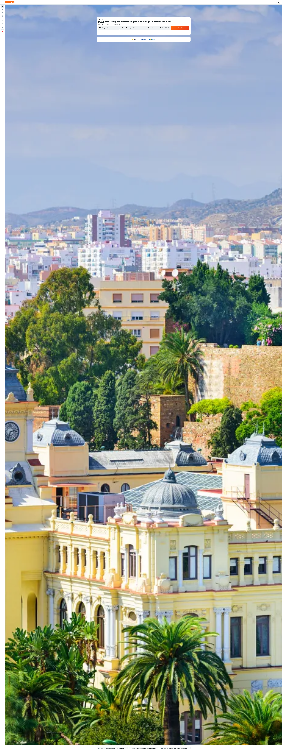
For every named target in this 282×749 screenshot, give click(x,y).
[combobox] (101, 24)
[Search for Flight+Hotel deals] (2, 16)
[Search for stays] (2, 9)
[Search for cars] (2, 12)
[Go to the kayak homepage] (9, 2)
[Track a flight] (2, 23)
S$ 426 (101, 21)
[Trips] (2, 27)
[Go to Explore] (2, 20)
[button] (2, 2)
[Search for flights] (2, 6)
